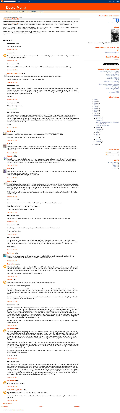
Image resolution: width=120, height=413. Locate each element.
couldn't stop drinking (12, 23)
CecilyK (9, 279)
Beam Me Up (99, 120)
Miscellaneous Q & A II (112, 74)
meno (9, 168)
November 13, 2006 (12, 301)
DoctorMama (16, 7)
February (98, 141)
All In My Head (112, 162)
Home (40, 406)
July (97, 132)
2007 (95, 113)
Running (113, 168)
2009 (95, 110)
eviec (9, 53)
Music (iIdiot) (115, 87)
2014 (95, 101)
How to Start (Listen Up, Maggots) (109, 71)
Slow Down (116, 89)
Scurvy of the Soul (100, 124)
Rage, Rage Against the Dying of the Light (107, 122)
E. (8, 143)
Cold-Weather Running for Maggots (109, 84)
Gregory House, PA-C (14, 73)
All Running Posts (114, 92)
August (98, 130)
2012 (95, 105)
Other (114, 166)
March (98, 139)
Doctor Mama (116, 18)
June (97, 134)
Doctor (114, 163)
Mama (114, 165)
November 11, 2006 (12, 221)
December (99, 117)
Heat (117, 82)
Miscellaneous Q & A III (112, 75)
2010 (95, 108)
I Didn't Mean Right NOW (11, 19)
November (99, 118)
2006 (95, 115)
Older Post (77, 406)
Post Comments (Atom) (16, 410)
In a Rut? (116, 80)
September (99, 129)
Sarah (9, 131)
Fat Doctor (10, 253)
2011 (95, 106)
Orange (9, 181)
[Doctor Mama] (117, 21)
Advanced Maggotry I (113, 77)
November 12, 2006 (12, 260)
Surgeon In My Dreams (14, 390)
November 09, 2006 (12, 127)
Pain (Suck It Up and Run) (111, 81)
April (97, 137)
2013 (95, 103)
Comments (110, 155)
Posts (109, 152)
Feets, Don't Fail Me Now (112, 85)
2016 (95, 99)
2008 (95, 112)
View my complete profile (112, 52)
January (98, 143)
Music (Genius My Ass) (112, 88)
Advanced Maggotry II (113, 78)
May (97, 136)
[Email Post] (4, 34)
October (98, 127)
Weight (117, 91)
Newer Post (4, 406)
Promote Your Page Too (114, 22)
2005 (95, 144)
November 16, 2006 (12, 377)
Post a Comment (7, 403)
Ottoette (9, 156)
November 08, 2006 (12, 49)
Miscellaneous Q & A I (113, 73)
